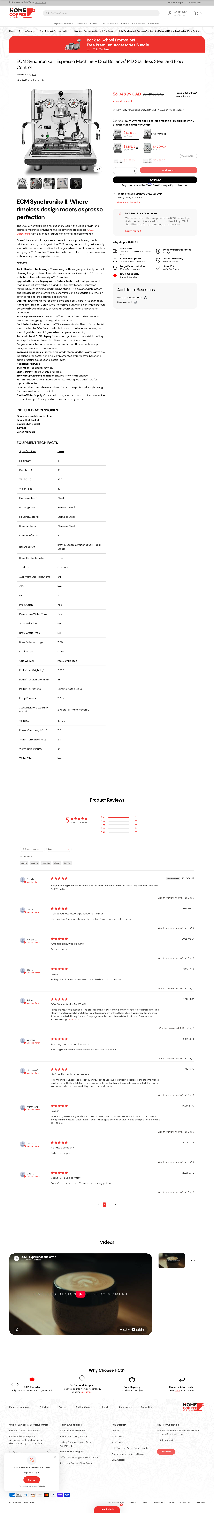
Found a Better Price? (186, 93)
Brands (125, 23)
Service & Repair (176, 2)
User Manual (124, 302)
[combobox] (101, 13)
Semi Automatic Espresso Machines (55, 31)
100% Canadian (129, 275)
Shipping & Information (72, 1430)
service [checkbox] (34, 863)
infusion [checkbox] (67, 863)
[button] (199, 13)
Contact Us (117, 1430)
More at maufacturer (129, 297)
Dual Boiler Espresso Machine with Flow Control (94, 31)
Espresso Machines (64, 23)
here (177, 1390)
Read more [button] (74, 1019)
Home (12, 31)
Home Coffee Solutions (26, 1502)
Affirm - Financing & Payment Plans (79, 1457)
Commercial (118, 1459)
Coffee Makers (110, 23)
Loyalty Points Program (72, 1451)
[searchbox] (32, 849)
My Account (118, 1436)
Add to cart (168, 170)
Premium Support (132, 260)
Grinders (82, 23)
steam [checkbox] (57, 863)
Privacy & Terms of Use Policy (76, 1463)
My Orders (117, 1442)
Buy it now (155, 180)
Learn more (40, 2)
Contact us (166, 1451)
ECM (34, 74)
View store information (129, 202)
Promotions (154, 23)
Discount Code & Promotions (24, 1430)
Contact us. (86, 1392)
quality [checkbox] (24, 863)
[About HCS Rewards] (184, 110)
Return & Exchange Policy (73, 1436)
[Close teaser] (121, 1504)
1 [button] (104, 1204)
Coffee (94, 23)
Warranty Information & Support (129, 1454)
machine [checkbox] (46, 863)
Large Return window (132, 268)
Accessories (138, 23)
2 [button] (109, 1204)
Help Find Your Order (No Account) (130, 1448)
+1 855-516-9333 (165, 1440)
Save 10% (171, 268)
